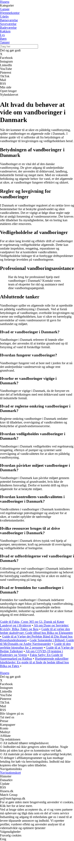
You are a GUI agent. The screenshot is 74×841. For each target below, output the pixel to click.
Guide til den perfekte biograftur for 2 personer (35, 645)
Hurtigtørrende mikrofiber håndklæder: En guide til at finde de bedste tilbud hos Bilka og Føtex (34, 662)
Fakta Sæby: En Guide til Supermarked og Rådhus (31, 656)
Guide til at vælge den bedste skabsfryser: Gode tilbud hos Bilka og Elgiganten (36, 630)
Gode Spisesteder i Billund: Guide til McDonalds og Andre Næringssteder (37, 642)
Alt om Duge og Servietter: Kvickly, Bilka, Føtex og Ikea (34, 627)
